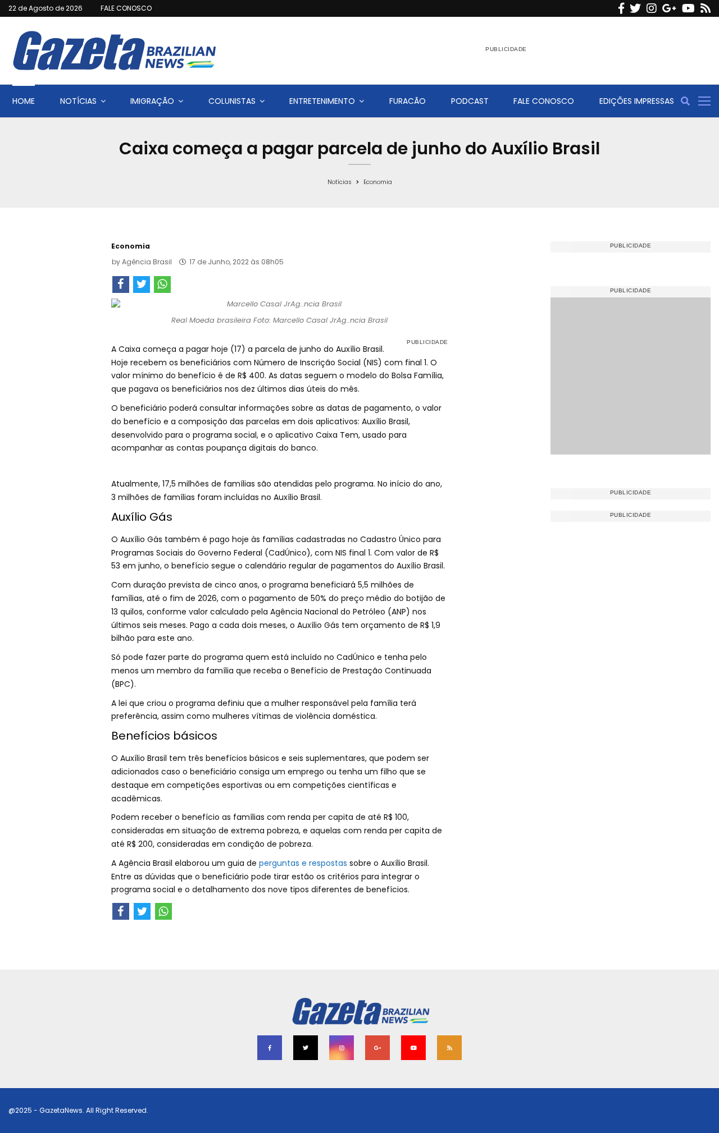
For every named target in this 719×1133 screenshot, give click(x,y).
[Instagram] (652, 8)
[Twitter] (635, 8)
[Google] (669, 8)
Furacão (407, 101)
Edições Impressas (636, 101)
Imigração (152, 101)
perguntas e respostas (302, 863)
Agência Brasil (147, 262)
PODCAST (470, 101)
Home (23, 101)
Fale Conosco (543, 101)
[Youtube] (688, 8)
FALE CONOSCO (126, 8)
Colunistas (232, 101)
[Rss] (705, 8)
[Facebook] (621, 8)
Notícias (78, 101)
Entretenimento (322, 101)
